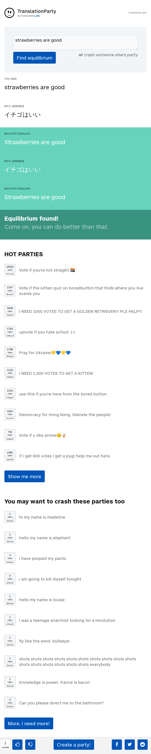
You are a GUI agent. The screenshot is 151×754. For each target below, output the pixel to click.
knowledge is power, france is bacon (54, 682)
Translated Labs (137, 12)
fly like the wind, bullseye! (44, 640)
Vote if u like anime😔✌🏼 (42, 435)
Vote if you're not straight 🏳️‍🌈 (47, 269)
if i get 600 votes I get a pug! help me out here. (65, 455)
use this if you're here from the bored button (63, 393)
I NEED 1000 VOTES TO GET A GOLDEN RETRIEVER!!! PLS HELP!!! (80, 311)
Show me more (24, 476)
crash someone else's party (111, 54)
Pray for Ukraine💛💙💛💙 (45, 352)
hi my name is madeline (42, 517)
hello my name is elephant (45, 537)
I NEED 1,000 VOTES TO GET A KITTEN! (56, 373)
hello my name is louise (42, 599)
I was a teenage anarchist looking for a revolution (67, 620)
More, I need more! (29, 723)
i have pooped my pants (42, 558)
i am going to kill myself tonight (50, 578)
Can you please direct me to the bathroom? (61, 702)
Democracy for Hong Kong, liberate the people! (65, 414)
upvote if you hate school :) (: (47, 331)
